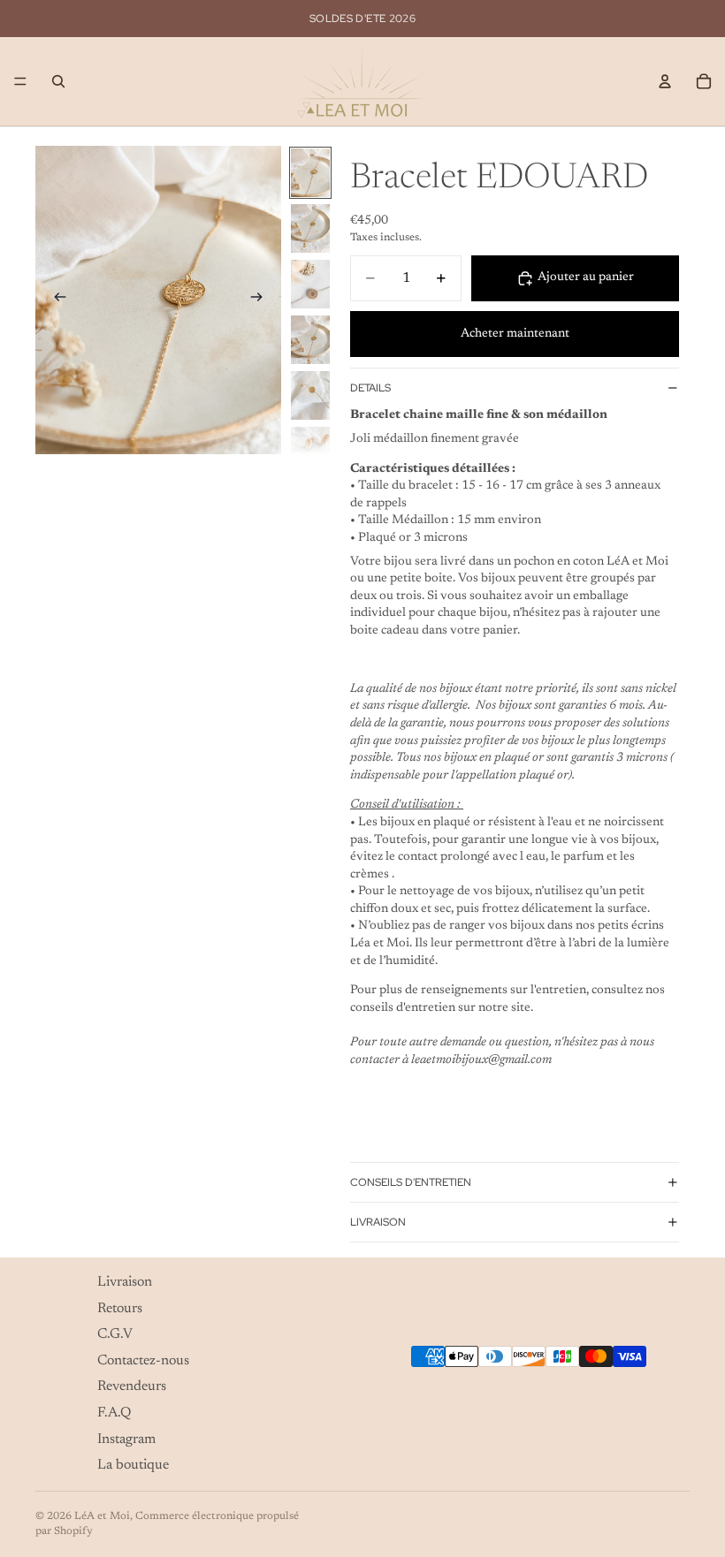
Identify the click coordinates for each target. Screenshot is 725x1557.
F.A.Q (114, 1413)
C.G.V (115, 1334)
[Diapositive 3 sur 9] (310, 284)
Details (370, 388)
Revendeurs (131, 1386)
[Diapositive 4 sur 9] (310, 339)
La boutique (133, 1465)
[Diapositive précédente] (54, 299)
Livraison (378, 1222)
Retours (119, 1308)
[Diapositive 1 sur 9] (310, 172)
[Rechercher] (58, 81)
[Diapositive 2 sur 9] (310, 228)
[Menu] (20, 81)
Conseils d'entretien (410, 1182)
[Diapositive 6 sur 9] (310, 451)
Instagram (126, 1439)
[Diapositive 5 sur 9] (310, 395)
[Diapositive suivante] (261, 299)
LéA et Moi (102, 1516)
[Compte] (664, 81)
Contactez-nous (143, 1360)
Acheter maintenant (515, 334)
